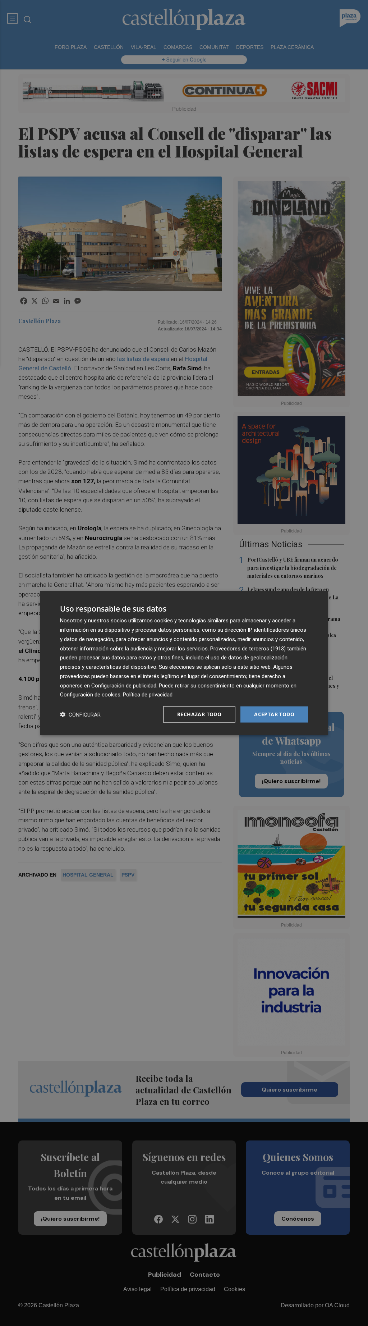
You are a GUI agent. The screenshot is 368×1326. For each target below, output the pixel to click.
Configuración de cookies (90, 694)
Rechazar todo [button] (199, 714)
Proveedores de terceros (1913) (248, 648)
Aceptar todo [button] (274, 714)
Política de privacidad (147, 694)
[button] (80, 714)
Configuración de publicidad (123, 685)
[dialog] (184, 663)
